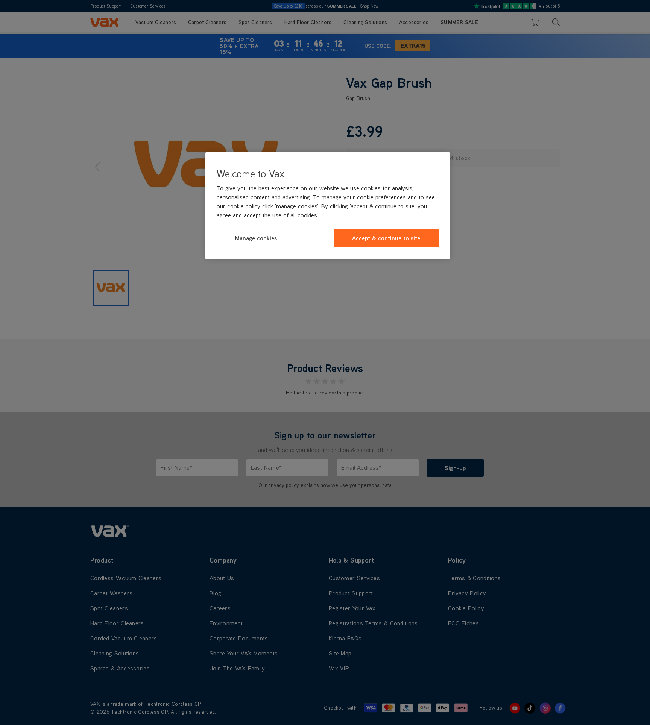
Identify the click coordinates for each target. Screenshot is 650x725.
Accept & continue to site (386, 238)
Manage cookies (256, 238)
